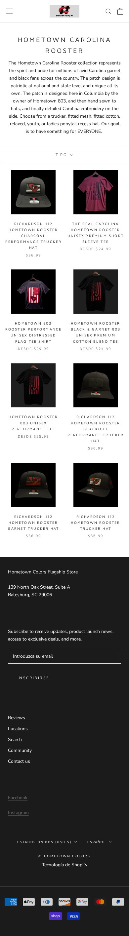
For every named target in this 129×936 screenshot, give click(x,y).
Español (96, 842)
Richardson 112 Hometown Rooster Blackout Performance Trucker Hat (95, 428)
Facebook (17, 798)
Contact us (19, 761)
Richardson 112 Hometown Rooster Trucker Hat (95, 522)
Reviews (16, 718)
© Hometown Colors (64, 856)
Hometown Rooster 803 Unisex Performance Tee (33, 422)
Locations (18, 728)
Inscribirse (33, 677)
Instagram (18, 812)
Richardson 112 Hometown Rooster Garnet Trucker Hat (33, 522)
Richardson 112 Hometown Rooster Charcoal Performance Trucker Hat (33, 235)
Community (20, 750)
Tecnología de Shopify (64, 865)
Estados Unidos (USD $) (44, 842)
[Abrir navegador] (9, 11)
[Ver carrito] (120, 11)
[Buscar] (108, 11)
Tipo (62, 154)
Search (15, 739)
